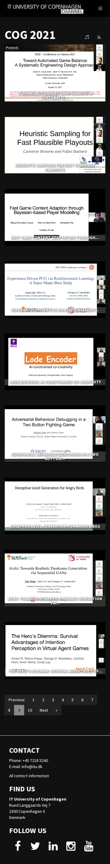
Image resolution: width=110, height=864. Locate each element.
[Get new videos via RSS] (99, 37)
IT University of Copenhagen (37, 799)
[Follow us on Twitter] (35, 848)
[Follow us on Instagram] (70, 848)
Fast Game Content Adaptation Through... (55, 237)
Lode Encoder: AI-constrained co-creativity (55, 382)
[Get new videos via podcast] (87, 37)
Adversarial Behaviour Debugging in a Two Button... (55, 456)
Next (44, 710)
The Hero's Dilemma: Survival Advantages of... (55, 671)
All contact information (29, 775)
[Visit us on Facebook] (17, 848)
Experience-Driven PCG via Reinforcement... (55, 310)
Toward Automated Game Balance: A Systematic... (55, 95)
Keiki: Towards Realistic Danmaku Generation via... (55, 601)
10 (30, 710)
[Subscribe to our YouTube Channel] (88, 848)
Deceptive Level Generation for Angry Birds (55, 526)
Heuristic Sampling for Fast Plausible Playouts (55, 167)
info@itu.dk (32, 766)
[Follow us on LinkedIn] (53, 848)
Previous (17, 699)
